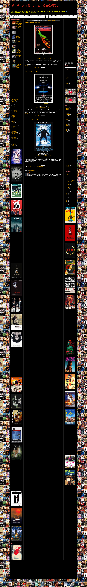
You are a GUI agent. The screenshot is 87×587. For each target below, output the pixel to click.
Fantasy (73, 15)
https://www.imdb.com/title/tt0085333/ (43, 107)
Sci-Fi (67, 126)
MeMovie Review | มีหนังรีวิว (34, 6)
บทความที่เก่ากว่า (59, 168)
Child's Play (14, 101)
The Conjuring (14, 132)
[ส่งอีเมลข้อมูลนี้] (41, 67)
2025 (67, 193)
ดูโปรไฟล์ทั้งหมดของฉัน (33, 176)
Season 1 (67, 166)
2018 (67, 203)
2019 (67, 201)
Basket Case (14, 100)
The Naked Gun (14, 136)
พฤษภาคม (68, 185)
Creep (13, 104)
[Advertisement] (43, 185)
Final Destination (15, 110)
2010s (34, 15)
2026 (67, 173)
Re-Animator (14, 127)
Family (69, 15)
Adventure (44, 15)
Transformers (14, 143)
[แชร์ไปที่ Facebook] (43, 67)
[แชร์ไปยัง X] (42, 67)
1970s (21, 15)
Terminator (14, 131)
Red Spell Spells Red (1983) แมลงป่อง (19, 46)
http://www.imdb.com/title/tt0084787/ (43, 155)
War (66, 131)
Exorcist (13, 107)
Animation (67, 109)
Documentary (61, 15)
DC (12, 105)
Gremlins (13, 115)
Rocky (13, 128)
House (13, 120)
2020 (67, 200)
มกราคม (68, 191)
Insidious (13, 121)
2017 (67, 204)
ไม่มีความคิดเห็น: (36, 67)
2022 (67, 197)
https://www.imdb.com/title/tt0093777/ (43, 58)
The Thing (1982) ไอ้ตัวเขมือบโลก (32, 119)
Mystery (39, 166)
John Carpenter (36, 117)
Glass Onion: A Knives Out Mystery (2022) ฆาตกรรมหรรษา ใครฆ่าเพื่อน (18, 66)
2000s (31, 15)
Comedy (53, 15)
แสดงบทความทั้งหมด (51, 20)
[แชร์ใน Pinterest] (44, 67)
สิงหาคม (68, 174)
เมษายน (68, 187)
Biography (49, 15)
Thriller (39, 117)
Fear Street (14, 109)
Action (41, 15)
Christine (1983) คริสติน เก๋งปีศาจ (32, 71)
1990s (28, 15)
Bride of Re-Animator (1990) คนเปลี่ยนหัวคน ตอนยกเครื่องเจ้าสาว (18, 51)
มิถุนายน (68, 184)
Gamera (13, 112)
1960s (18, 15)
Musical (67, 123)
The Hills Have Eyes (15, 133)
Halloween (14, 117)
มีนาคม (68, 188)
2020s (38, 15)
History (67, 119)
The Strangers (14, 138)
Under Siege (14, 144)
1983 (30, 117)
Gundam (13, 116)
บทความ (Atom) (32, 170)
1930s (11, 15)
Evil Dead (13, 106)
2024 (67, 194)
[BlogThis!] (42, 67)
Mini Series (67, 165)
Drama (66, 15)
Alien (13, 96)
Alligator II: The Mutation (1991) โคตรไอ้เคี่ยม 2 (18, 36)
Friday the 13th (14, 111)
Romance (67, 125)
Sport (66, 129)
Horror (32, 117)
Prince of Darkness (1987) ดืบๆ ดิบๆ (32, 22)
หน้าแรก (40, 168)
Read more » (27, 65)
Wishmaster (14, 145)
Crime (57, 15)
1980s (25, 15)
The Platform (14, 137)
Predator (13, 126)
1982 (30, 166)
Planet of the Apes (15, 125)
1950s (15, 15)
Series (67, 169)
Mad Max (13, 122)
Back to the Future (15, 99)
